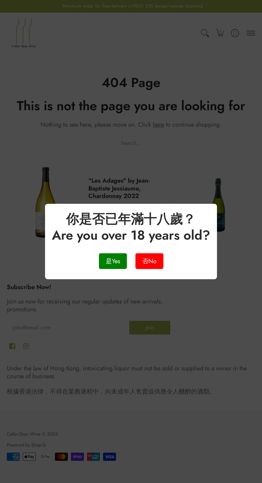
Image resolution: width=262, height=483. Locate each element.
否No (149, 261)
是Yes (113, 261)
